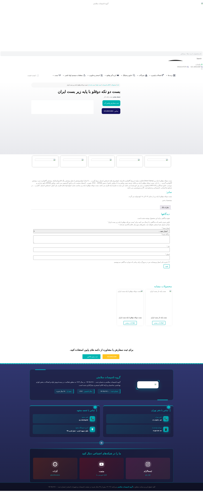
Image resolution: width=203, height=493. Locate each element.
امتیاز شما (166, 228)
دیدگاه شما (165, 234)
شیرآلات (141, 75)
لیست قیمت (31, 75)
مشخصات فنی (167, 200)
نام (168, 246)
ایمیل (167, 254)
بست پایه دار (91, 85)
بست (56, 75)
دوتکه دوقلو (91, 185)
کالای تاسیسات (106, 85)
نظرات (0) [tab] (165, 207)
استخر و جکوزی (94, 75)
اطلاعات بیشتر (159, 323)
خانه (118, 85)
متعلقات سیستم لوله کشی (74, 75)
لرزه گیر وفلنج (111, 75)
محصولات (113, 85)
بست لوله (98, 85)
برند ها (170, 75)
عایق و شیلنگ (127, 75)
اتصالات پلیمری (156, 75)
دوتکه (166, 181)
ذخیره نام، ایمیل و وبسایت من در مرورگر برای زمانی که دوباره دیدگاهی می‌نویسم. (141, 262)
